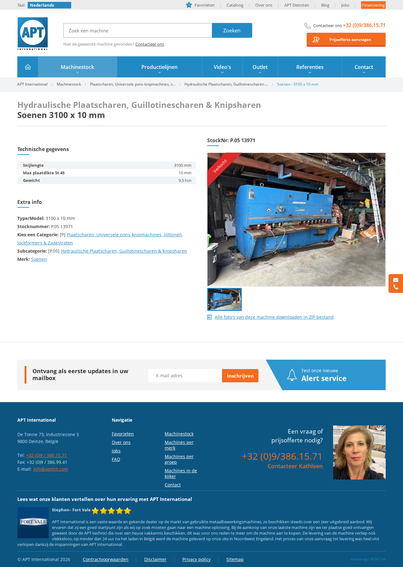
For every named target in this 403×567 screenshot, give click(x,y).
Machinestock (69, 84)
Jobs (345, 5)
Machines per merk (179, 445)
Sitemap (235, 559)
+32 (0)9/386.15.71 (364, 25)
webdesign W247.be (368, 559)
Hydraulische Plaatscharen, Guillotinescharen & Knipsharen (124, 251)
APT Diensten (296, 5)
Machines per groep (179, 459)
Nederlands (42, 5)
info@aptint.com (50, 469)
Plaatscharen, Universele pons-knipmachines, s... (132, 84)
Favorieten (201, 5)
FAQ (116, 459)
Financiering (373, 5)
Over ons (263, 5)
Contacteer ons (149, 44)
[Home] (27, 66)
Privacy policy (196, 559)
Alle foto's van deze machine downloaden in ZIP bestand (274, 317)
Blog (325, 5)
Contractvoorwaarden (105, 559)
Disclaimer (155, 559)
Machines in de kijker (181, 473)
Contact (173, 485)
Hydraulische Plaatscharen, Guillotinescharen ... (226, 84)
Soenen (39, 259)
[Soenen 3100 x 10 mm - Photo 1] (296, 155)
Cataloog (235, 5)
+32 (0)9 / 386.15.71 (46, 455)
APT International (32, 34)
